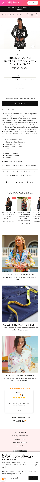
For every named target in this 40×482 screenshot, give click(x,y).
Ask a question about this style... (20, 175)
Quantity (20, 89)
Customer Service (20, 442)
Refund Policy (20, 439)
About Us (20, 446)
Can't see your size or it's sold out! (19, 171)
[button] (10, 388)
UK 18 (20, 84)
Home (19, 55)
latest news (24, 380)
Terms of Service (20, 432)
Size (20, 75)
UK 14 (24, 79)
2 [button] (21, 50)
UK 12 (16, 79)
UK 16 (32, 79)
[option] (20, 9)
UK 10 (8, 79)
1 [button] (19, 50)
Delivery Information (20, 436)
